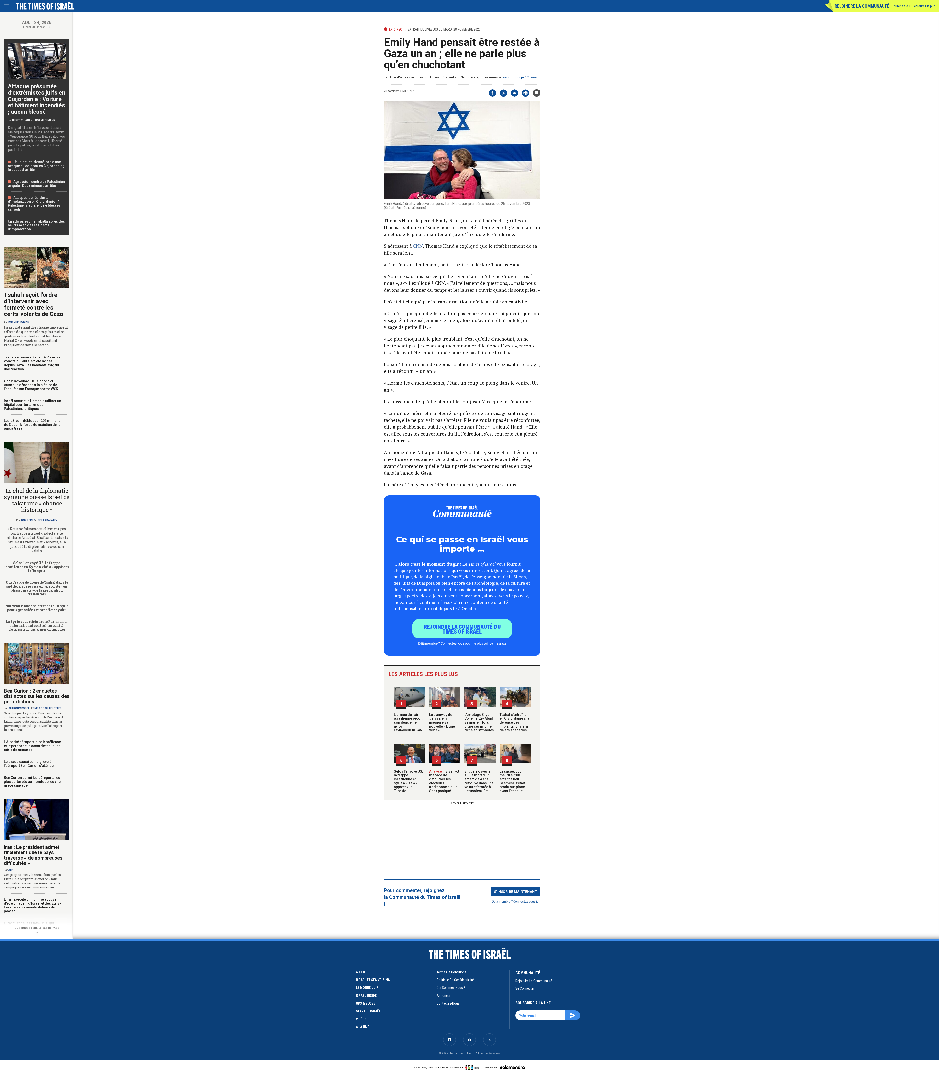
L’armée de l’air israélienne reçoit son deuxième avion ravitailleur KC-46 (408, 722)
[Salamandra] (512, 1067)
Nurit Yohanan (22, 120)
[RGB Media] (473, 1067)
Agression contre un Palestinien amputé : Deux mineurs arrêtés (36, 184)
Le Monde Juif (367, 988)
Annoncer (443, 995)
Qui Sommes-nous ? (451, 988)
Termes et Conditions (451, 972)
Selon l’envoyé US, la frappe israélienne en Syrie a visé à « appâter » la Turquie (408, 781)
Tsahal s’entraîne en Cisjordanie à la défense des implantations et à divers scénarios (514, 722)
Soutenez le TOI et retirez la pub (913, 6)
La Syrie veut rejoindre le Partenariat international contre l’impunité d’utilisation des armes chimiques (37, 625)
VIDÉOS (361, 1019)
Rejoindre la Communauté (862, 6)
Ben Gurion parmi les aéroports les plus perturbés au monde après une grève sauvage (32, 781)
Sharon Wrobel (18, 708)
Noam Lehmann (45, 120)
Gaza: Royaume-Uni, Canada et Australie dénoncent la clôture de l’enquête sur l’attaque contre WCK (31, 385)
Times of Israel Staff (46, 708)
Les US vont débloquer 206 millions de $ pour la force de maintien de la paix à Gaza (32, 424)
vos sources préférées (519, 77)
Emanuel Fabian (18, 322)
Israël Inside (366, 995)
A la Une (362, 1027)
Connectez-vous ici (526, 901)
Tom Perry (28, 520)
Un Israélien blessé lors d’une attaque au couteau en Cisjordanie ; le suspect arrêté (36, 166)
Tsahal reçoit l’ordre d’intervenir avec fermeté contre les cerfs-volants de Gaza (33, 304)
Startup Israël (368, 1011)
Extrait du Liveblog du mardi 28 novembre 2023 (444, 29)
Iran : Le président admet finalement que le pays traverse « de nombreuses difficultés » (33, 855)
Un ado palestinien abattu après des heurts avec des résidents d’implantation (36, 225)
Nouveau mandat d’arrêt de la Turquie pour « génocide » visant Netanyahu (36, 608)
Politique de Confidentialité (455, 980)
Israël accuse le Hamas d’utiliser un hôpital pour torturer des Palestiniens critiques (32, 405)
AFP (10, 870)
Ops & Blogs (366, 1003)
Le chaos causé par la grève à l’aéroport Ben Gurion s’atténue (29, 764)
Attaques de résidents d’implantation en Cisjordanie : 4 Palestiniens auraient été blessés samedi (34, 203)
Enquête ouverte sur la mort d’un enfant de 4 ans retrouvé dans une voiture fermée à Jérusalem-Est (478, 781)
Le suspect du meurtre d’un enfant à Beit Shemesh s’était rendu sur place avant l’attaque (512, 781)
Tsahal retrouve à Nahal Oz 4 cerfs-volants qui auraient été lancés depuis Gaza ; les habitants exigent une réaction (32, 363)
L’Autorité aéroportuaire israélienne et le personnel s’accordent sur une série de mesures (32, 746)
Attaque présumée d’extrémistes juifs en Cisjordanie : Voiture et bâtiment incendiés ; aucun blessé (36, 99)
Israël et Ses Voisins (373, 980)
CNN (418, 246)
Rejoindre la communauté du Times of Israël (462, 629)
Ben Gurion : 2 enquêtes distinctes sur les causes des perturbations (36, 696)
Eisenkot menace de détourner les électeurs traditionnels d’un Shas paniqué (444, 781)
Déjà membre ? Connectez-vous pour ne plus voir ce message (462, 643)
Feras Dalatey (47, 520)
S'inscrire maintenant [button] (515, 891)
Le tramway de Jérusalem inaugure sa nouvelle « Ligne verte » (442, 722)
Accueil (362, 972)
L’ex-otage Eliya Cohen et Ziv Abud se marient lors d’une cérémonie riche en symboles (479, 722)
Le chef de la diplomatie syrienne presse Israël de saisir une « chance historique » (36, 500)
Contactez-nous (448, 1003)
